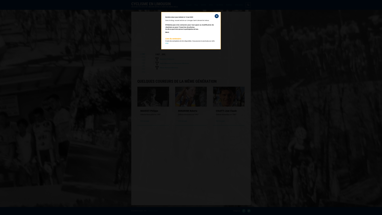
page (166, 43)
